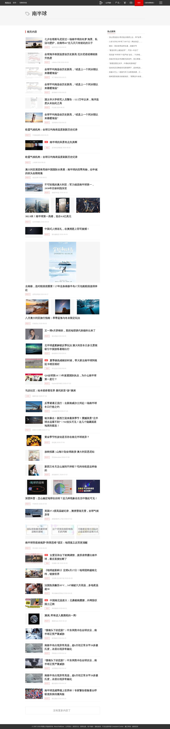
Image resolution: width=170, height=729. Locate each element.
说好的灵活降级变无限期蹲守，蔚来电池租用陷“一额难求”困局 (127, 68)
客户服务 (90, 726)
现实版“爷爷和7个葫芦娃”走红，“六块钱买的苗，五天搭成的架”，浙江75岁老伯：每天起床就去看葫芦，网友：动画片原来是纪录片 (127, 55)
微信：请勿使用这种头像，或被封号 (123, 46)
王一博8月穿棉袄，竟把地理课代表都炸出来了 (70, 330)
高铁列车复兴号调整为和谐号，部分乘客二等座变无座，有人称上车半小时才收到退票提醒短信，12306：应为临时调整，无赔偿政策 (127, 59)
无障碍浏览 (23, 3)
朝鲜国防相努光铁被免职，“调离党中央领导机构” (127, 76)
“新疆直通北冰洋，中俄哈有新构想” (123, 63)
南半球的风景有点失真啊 (63, 142)
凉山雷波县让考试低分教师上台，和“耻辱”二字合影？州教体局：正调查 (127, 37)
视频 (47, 148)
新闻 (27, 396)
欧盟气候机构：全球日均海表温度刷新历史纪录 (51, 129)
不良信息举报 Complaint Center (112, 726)
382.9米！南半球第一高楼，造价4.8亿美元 (48, 216)
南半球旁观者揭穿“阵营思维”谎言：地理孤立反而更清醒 (56, 542)
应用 (14, 3)
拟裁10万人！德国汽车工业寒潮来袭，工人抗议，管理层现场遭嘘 (127, 72)
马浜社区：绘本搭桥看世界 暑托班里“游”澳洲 (50, 390)
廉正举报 (128, 726)
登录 (139, 3)
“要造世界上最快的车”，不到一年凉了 (123, 50)
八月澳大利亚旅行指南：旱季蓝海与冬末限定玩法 (52, 318)
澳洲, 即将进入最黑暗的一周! (61, 615)
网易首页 (8, 3)
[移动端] (101, 2)
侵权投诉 (135, 726)
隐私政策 (98, 726)
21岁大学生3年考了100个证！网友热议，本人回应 (127, 42)
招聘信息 (83, 726)
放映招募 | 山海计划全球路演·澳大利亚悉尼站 (69, 451)
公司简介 (68, 726)
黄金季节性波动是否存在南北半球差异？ (67, 437)
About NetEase (59, 726)
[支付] (125, 2)
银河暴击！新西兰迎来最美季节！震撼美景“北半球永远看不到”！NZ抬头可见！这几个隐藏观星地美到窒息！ (71, 422)
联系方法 (76, 726)
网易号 (47, 47)
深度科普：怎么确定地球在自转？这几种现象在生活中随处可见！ (61, 498)
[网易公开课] (108, 2)
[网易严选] (117, 2)
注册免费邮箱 (149, 3)
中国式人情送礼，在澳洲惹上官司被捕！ (67, 228)
